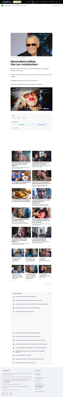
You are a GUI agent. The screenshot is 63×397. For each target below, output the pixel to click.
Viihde (33, 1)
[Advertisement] (31, 322)
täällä (13, 76)
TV (40, 1)
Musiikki (44, 1)
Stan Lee (46, 68)
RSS (59, 1)
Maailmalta (52, 1)
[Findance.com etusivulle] (7, 2)
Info (57, 1)
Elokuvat (37, 1)
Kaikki (49, 293)
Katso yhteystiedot (39, 386)
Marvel (14, 80)
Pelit (48, 1)
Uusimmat (29, 1)
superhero (24, 117)
